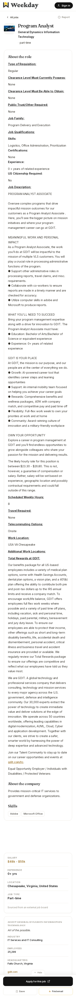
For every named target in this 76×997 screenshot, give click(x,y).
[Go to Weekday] (20, 5)
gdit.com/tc (15, 762)
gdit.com (13, 971)
